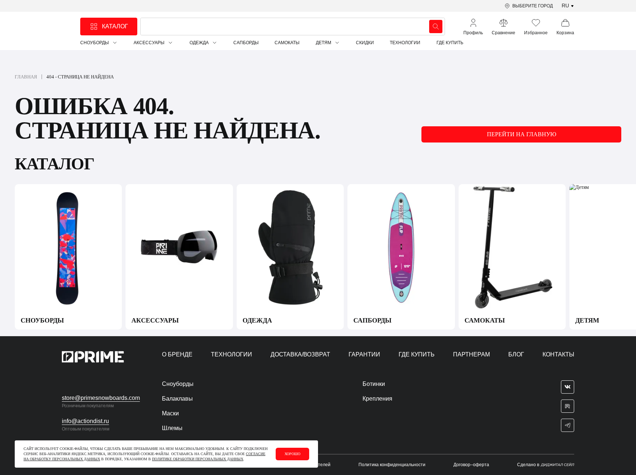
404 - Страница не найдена (80, 76)
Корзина (565, 32)
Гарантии (364, 354)
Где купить (450, 42)
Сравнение (503, 32)
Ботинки (374, 384)
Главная (26, 76)
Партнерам (471, 354)
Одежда (199, 42)
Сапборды (246, 42)
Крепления (377, 398)
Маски (170, 413)
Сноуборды (94, 42)
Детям (323, 42)
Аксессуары (149, 42)
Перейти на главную (521, 134)
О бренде (177, 354)
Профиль (473, 32)
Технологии (405, 42)
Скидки (365, 42)
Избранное (536, 32)
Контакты (558, 354)
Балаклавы (177, 398)
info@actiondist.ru (85, 421)
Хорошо (292, 454)
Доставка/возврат (300, 354)
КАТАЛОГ (115, 26)
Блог (516, 354)
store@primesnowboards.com (101, 398)
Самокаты (287, 42)
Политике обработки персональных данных (197, 459)
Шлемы (172, 428)
